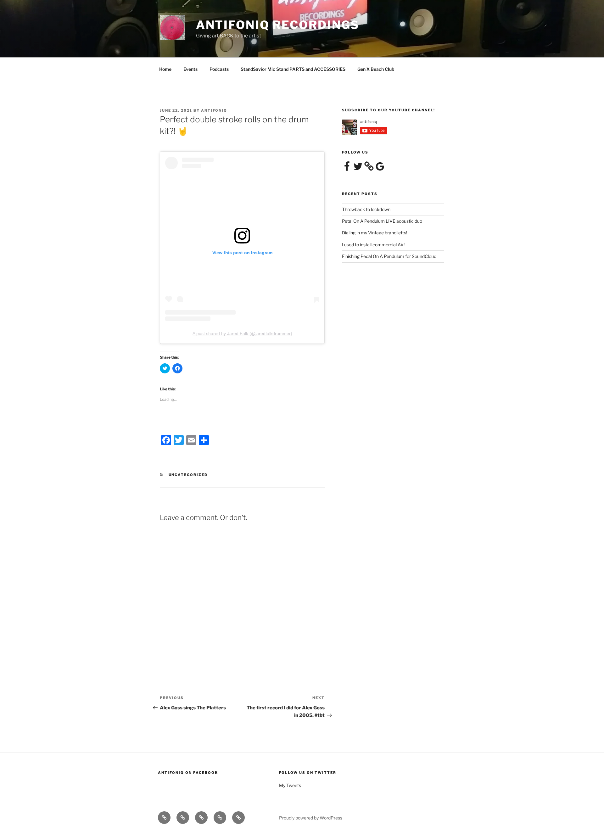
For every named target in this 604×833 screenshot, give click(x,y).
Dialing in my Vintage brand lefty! (374, 232)
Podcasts (219, 69)
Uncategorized (188, 474)
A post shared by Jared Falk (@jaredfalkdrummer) (242, 333)
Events (190, 69)
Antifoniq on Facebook (188, 772)
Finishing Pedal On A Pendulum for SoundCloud (389, 256)
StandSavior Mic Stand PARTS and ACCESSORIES (293, 69)
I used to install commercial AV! (373, 244)
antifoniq (214, 110)
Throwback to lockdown (366, 209)
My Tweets (290, 785)
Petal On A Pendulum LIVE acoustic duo (382, 221)
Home (165, 69)
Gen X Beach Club (375, 69)
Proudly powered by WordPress (310, 817)
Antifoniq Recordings (278, 25)
